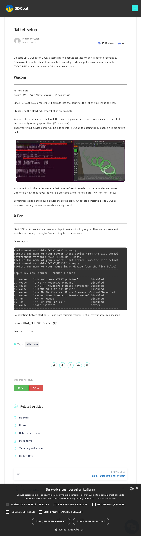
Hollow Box (26, 456)
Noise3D (24, 417)
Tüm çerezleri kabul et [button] (51, 521)
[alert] (70, 510)
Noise (22, 425)
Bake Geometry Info (30, 433)
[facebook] (62, 365)
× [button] (136, 488)
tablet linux (32, 344)
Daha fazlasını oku (105, 498)
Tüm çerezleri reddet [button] (91, 521)
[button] (70, 530)
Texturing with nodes (31, 448)
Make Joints (25, 440)
